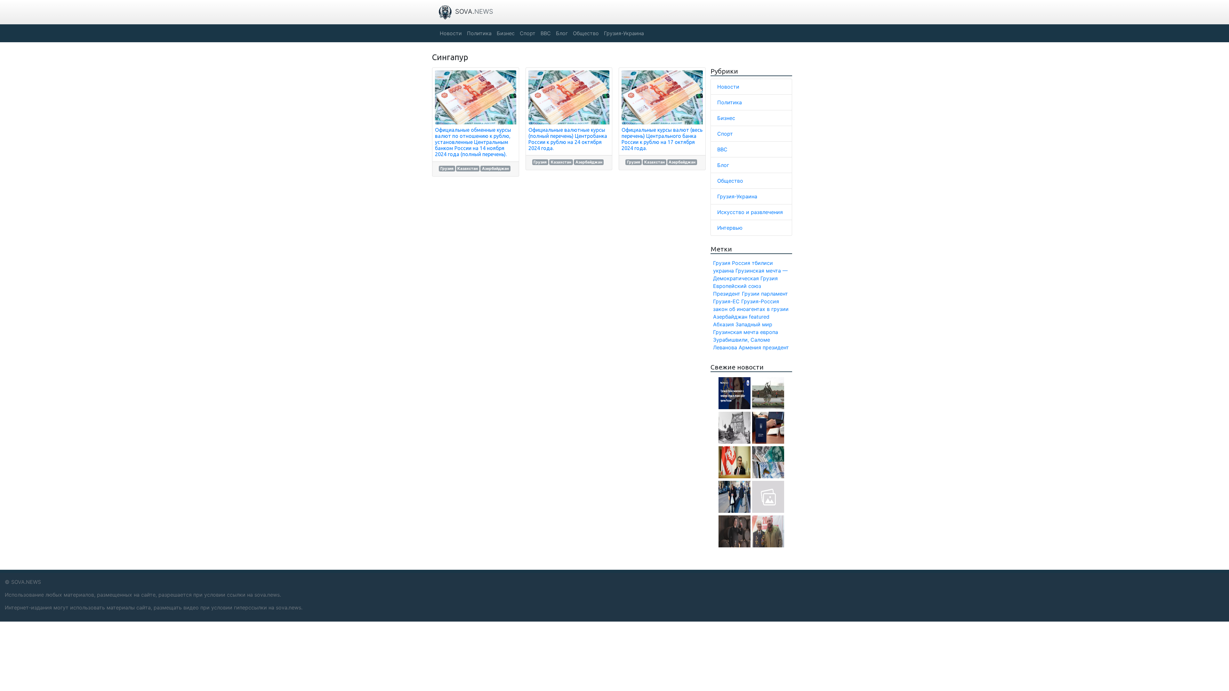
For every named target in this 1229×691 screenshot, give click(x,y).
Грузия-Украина (737, 196)
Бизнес (726, 118)
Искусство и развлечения (750, 212)
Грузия (447, 168)
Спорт (725, 134)
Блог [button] (562, 33)
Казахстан (467, 168)
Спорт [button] (527, 33)
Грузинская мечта (736, 332)
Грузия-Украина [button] (624, 33)
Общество (730, 181)
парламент (774, 293)
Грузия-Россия (760, 301)
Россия (741, 263)
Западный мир (753, 324)
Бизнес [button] (506, 33)
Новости (728, 86)
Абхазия (723, 324)
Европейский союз (737, 286)
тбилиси (762, 263)
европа (769, 332)
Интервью (730, 228)
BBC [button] (546, 33)
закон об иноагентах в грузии (751, 309)
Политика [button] (479, 33)
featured (759, 317)
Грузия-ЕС (726, 301)
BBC (722, 149)
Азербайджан (495, 168)
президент (776, 347)
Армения (750, 347)
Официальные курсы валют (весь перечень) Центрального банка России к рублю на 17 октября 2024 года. (662, 139)
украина (723, 270)
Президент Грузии (736, 293)
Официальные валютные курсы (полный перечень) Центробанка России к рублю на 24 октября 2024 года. (567, 139)
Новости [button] (451, 33)
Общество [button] (586, 33)
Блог (723, 165)
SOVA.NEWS (26, 582)
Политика (729, 102)
